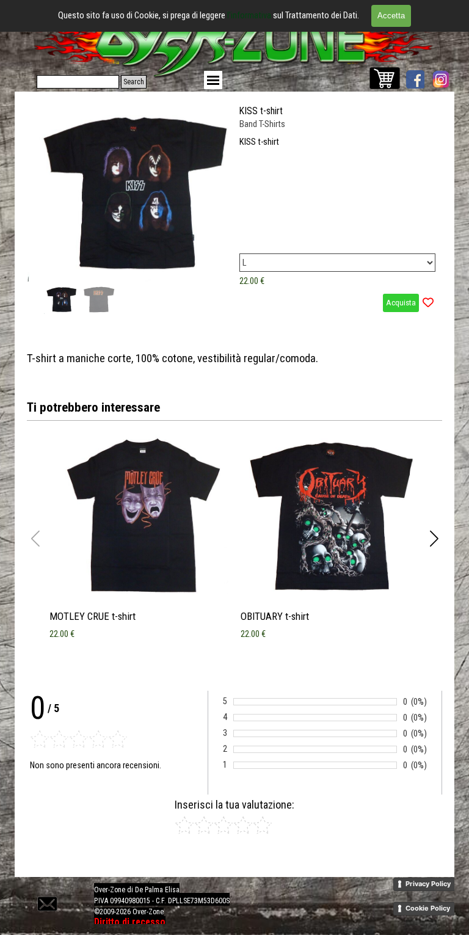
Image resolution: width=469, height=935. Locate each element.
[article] (234, 209)
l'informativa (250, 15)
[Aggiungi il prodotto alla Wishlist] (428, 303)
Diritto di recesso (129, 922)
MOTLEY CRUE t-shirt (92, 616)
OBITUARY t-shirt (275, 616)
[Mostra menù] (213, 80)
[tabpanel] (234, 358)
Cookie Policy (427, 908)
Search (133, 82)
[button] (211, 189)
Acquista (401, 302)
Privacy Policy (428, 883)
